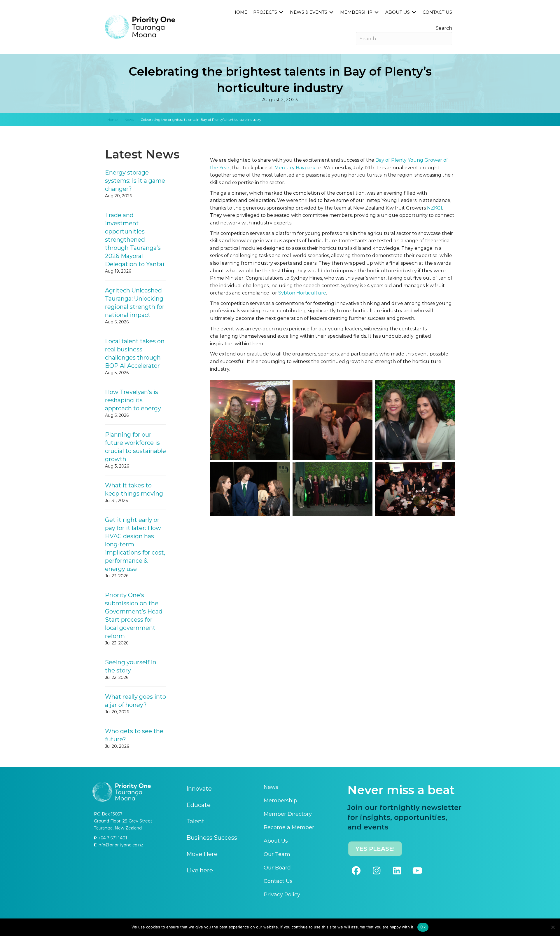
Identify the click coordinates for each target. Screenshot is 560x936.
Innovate (199, 788)
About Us (276, 841)
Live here (199, 870)
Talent (195, 821)
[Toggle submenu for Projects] (281, 12)
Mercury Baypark (294, 167)
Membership (280, 800)
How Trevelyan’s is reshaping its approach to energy (133, 400)
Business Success (211, 837)
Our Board (277, 867)
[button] (356, 870)
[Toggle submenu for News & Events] (331, 12)
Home (112, 119)
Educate (198, 804)
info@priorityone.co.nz (120, 845)
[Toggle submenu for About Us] (413, 12)
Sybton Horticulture (302, 293)
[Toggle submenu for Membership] (376, 12)
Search (444, 28)
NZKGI (434, 208)
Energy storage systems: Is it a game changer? (135, 180)
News (129, 119)
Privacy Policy (282, 894)
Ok (423, 927)
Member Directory (288, 814)
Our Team (277, 854)
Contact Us (278, 881)
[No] (553, 927)
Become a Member (289, 827)
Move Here (202, 853)
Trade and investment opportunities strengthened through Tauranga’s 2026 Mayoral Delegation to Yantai (134, 240)
